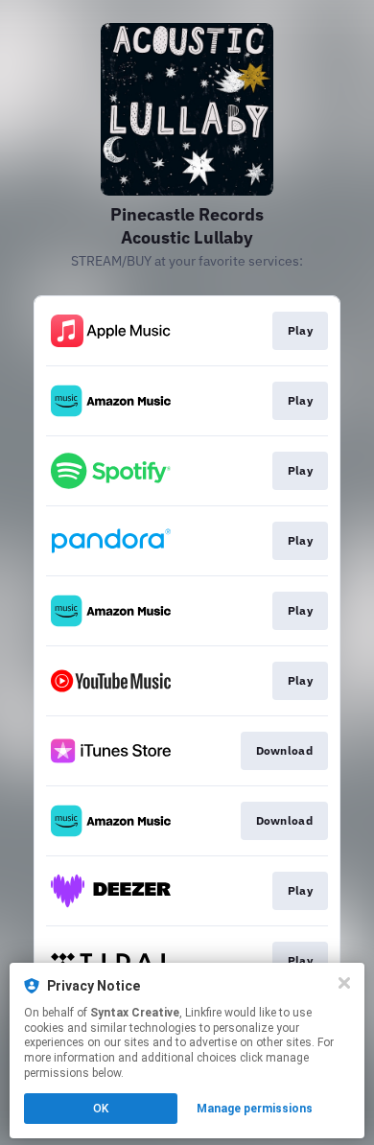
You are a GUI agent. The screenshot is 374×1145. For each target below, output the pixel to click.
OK (100, 1108)
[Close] (344, 983)
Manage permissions (255, 1108)
